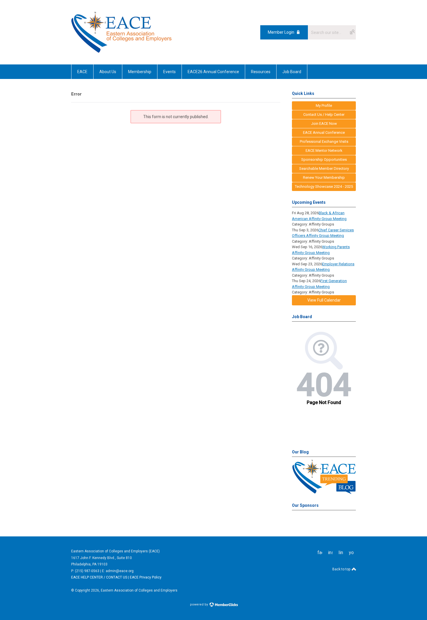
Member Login (281, 32)
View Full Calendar (324, 300)
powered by (199, 604)
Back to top (341, 569)
